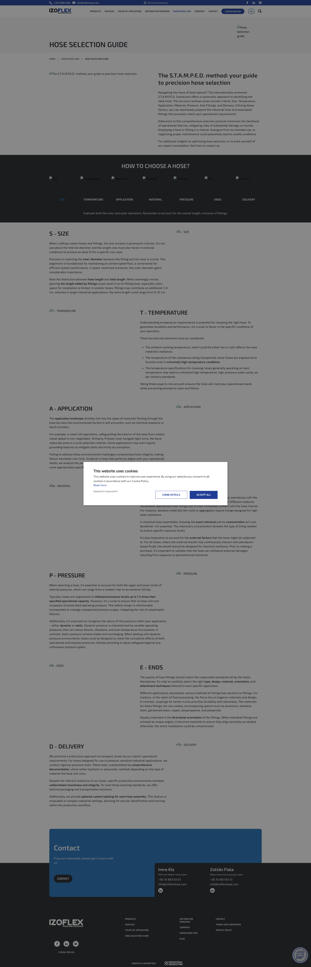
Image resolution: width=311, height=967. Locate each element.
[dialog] (155, 483)
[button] (171, 495)
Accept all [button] (204, 494)
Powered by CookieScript (105, 491)
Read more (100, 485)
